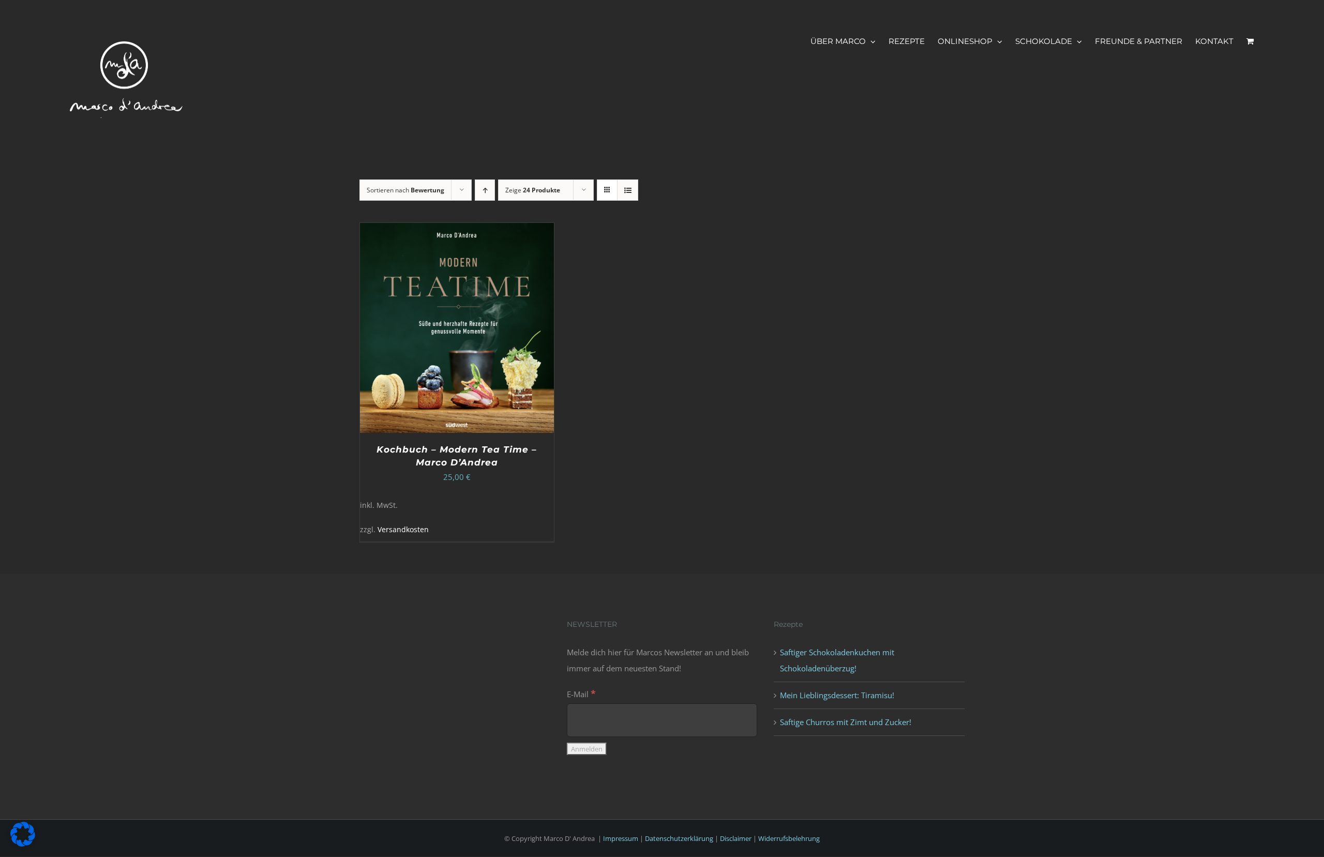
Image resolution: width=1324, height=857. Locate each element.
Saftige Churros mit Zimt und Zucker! (845, 722)
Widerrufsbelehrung (789, 838)
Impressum (620, 838)
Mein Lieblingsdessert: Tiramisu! (837, 695)
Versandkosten (403, 529)
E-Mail (581, 694)
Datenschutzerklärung (679, 838)
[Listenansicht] (628, 190)
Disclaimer (735, 838)
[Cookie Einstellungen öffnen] (22, 843)
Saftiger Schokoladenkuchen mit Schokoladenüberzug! (837, 660)
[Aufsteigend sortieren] (485, 190)
